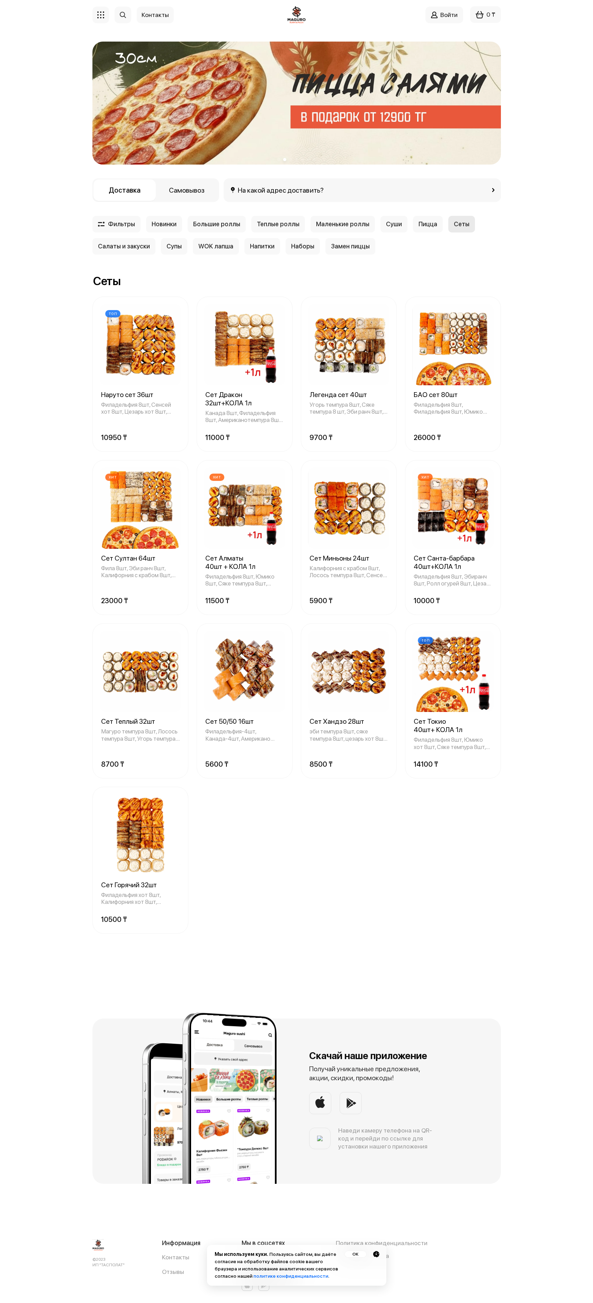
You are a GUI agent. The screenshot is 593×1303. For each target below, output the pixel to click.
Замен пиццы (350, 246)
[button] (278, 159)
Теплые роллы (278, 224)
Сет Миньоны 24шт (339, 558)
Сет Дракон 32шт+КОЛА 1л (228, 398)
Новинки (164, 224)
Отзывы (173, 1271)
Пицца (428, 224)
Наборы (302, 246)
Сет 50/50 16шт (229, 721)
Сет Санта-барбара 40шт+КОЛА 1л (444, 562)
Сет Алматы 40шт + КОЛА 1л (230, 562)
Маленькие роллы (342, 224)
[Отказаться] (376, 1254)
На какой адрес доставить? (281, 190)
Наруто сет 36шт (127, 394)
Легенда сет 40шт (338, 394)
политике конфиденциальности (290, 1276)
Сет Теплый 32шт (128, 721)
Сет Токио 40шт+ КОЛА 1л (438, 725)
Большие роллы (216, 224)
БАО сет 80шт (436, 394)
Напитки (262, 246)
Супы (174, 246)
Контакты (175, 1257)
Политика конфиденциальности (382, 1243)
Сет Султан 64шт (128, 558)
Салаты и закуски (124, 246)
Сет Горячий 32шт (129, 885)
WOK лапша (215, 246)
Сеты (461, 224)
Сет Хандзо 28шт (336, 721)
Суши (394, 224)
